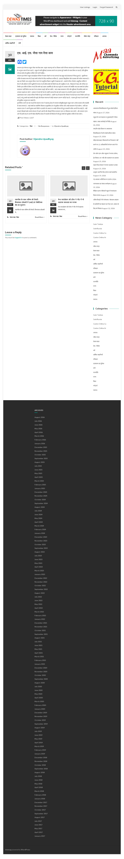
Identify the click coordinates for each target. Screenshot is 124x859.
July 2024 (38, 511)
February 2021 (40, 660)
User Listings (85, 7)
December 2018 (41, 757)
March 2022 (39, 612)
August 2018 (40, 772)
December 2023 (41, 537)
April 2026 (39, 432)
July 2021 (38, 642)
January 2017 (40, 836)
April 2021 (39, 653)
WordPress (25, 850)
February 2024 (40, 529)
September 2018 (41, 769)
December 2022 (41, 578)
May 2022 (38, 604)
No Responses (43, 126)
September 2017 (41, 814)
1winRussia (97, 228)
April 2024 (39, 522)
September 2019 (41, 724)
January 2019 (40, 754)
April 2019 (39, 743)
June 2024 (38, 514)
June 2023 (38, 559)
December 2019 (41, 713)
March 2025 (39, 481)
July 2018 (38, 776)
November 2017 (41, 806)
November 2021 (41, 627)
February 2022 (40, 615)
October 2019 (40, 720)
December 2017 (41, 802)
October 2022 (40, 585)
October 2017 (40, 810)
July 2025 (38, 466)
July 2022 (38, 597)
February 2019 (40, 750)
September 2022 (41, 589)
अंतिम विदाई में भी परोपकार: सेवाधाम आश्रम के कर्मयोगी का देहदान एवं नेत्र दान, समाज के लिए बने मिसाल (106, 204)
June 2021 (38, 645)
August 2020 (40, 683)
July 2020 (38, 686)
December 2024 (41, 492)
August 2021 (40, 638)
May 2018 (38, 784)
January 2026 (40, 443)
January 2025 (40, 488)
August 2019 (40, 728)
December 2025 (41, 447)
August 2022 (40, 593)
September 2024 (41, 503)
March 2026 (39, 436)
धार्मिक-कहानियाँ (10, 43)
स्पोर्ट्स (69, 36)
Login (95, 7)
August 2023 (40, 552)
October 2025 (40, 455)
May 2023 (38, 563)
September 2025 (41, 458)
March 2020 (39, 701)
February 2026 (40, 440)
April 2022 (39, 608)
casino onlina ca (99, 233)
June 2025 (38, 470)
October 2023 (40, 544)
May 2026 (38, 428)
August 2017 (40, 817)
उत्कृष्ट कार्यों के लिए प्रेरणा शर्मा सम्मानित (105, 172)
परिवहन (96, 36)
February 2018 (40, 795)
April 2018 (39, 787)
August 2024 (40, 507)
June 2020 (38, 690)
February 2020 (40, 705)
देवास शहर (8, 36)
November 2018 (41, 761)
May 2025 (38, 473)
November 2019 (41, 716)
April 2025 (39, 477)
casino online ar (99, 237)
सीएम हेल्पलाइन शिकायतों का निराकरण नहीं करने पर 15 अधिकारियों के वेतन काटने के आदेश (105, 144)
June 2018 (38, 780)
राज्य (62, 36)
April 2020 (39, 698)
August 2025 (40, 462)
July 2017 (38, 821)
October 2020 (40, 675)
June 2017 (38, 825)
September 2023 (41, 548)
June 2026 (38, 425)
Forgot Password (106, 7)
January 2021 (40, 664)
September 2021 (41, 634)
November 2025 (41, 451)
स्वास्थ (32, 36)
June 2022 (38, 600)
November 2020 (41, 671)
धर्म (45, 36)
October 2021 (40, 630)
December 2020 (41, 668)
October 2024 (40, 500)
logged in (18, 237)
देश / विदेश (53, 36)
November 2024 (41, 496)
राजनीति (77, 36)
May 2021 (38, 649)
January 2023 (40, 574)
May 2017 (38, 828)
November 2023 (41, 541)
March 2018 (39, 791)
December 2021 (41, 623)
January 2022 (40, 619)
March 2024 (39, 526)
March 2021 (39, 656)
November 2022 (41, 582)
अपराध (104, 36)
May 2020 (38, 694)
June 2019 (38, 735)
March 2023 (39, 571)
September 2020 (41, 679)
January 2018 (40, 799)
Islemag (8, 850)
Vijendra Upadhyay (61, 126)
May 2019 (38, 739)
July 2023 (38, 556)
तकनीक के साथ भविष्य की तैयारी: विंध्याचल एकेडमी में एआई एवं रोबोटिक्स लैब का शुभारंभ (28, 202)
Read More (39, 217)
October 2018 (40, 765)
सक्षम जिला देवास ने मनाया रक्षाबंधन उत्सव (105, 165)
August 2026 (40, 417)
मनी (20, 43)
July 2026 (38, 421)
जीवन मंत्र (87, 36)
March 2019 (39, 746)
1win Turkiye (98, 224)
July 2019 (38, 731)
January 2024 (40, 533)
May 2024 (38, 518)
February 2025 (40, 485)
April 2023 (39, 567)
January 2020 (40, 709)
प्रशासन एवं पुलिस (20, 36)
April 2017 (39, 832)
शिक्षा (39, 36)
